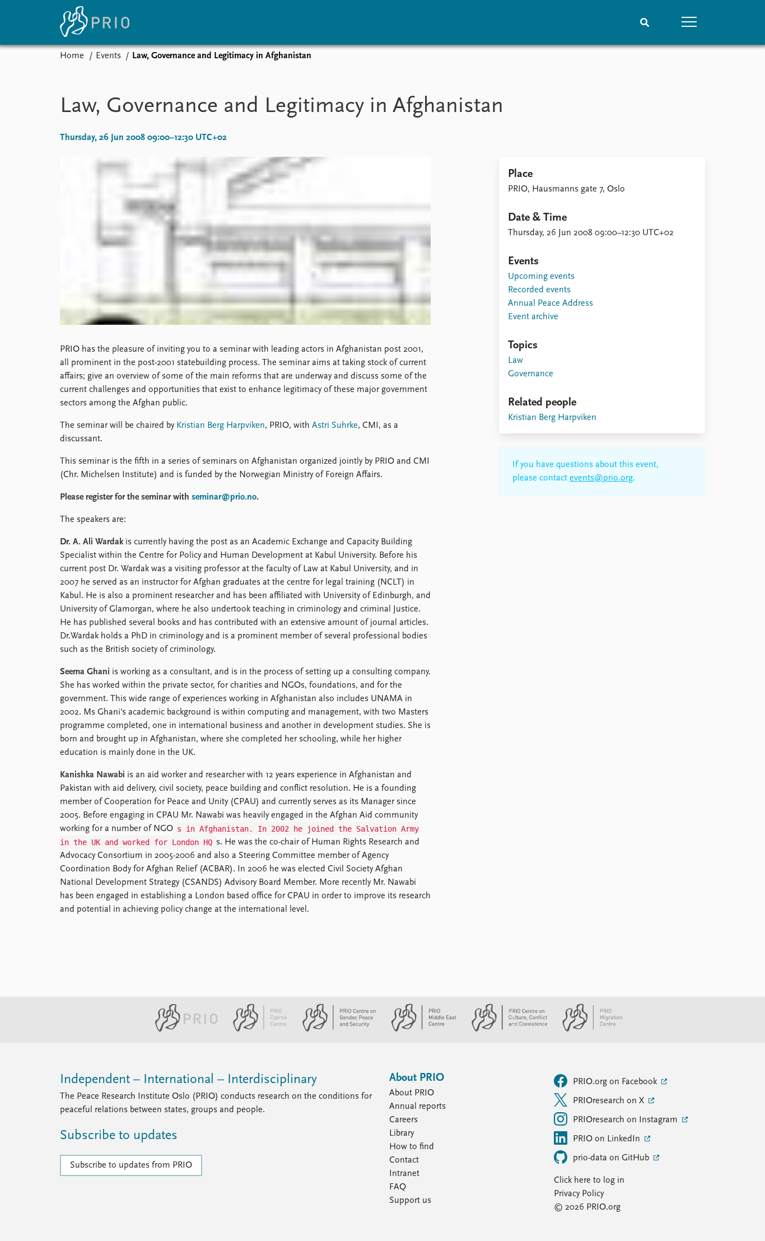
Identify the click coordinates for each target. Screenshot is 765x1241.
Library (401, 1133)
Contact (404, 1160)
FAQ (397, 1187)
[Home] (94, 22)
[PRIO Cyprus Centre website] (255, 1029)
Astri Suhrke (335, 425)
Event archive (533, 316)
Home (72, 56)
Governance (530, 374)
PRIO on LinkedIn (607, 1139)
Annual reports (417, 1106)
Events (108, 56)
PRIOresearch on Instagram (626, 1120)
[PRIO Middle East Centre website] (419, 1029)
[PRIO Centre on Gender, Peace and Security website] (334, 1029)
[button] (689, 22)
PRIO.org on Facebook (616, 1081)
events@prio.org (601, 478)
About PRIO (411, 1093)
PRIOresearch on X (609, 1101)
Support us (410, 1200)
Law (515, 360)
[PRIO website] (182, 1029)
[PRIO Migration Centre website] (586, 1029)
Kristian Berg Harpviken (220, 425)
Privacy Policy (579, 1193)
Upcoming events (541, 276)
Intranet (404, 1173)
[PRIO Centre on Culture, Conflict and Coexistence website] (505, 1029)
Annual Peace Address (550, 303)
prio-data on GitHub (612, 1158)
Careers (403, 1120)
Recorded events (539, 290)
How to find (411, 1146)
